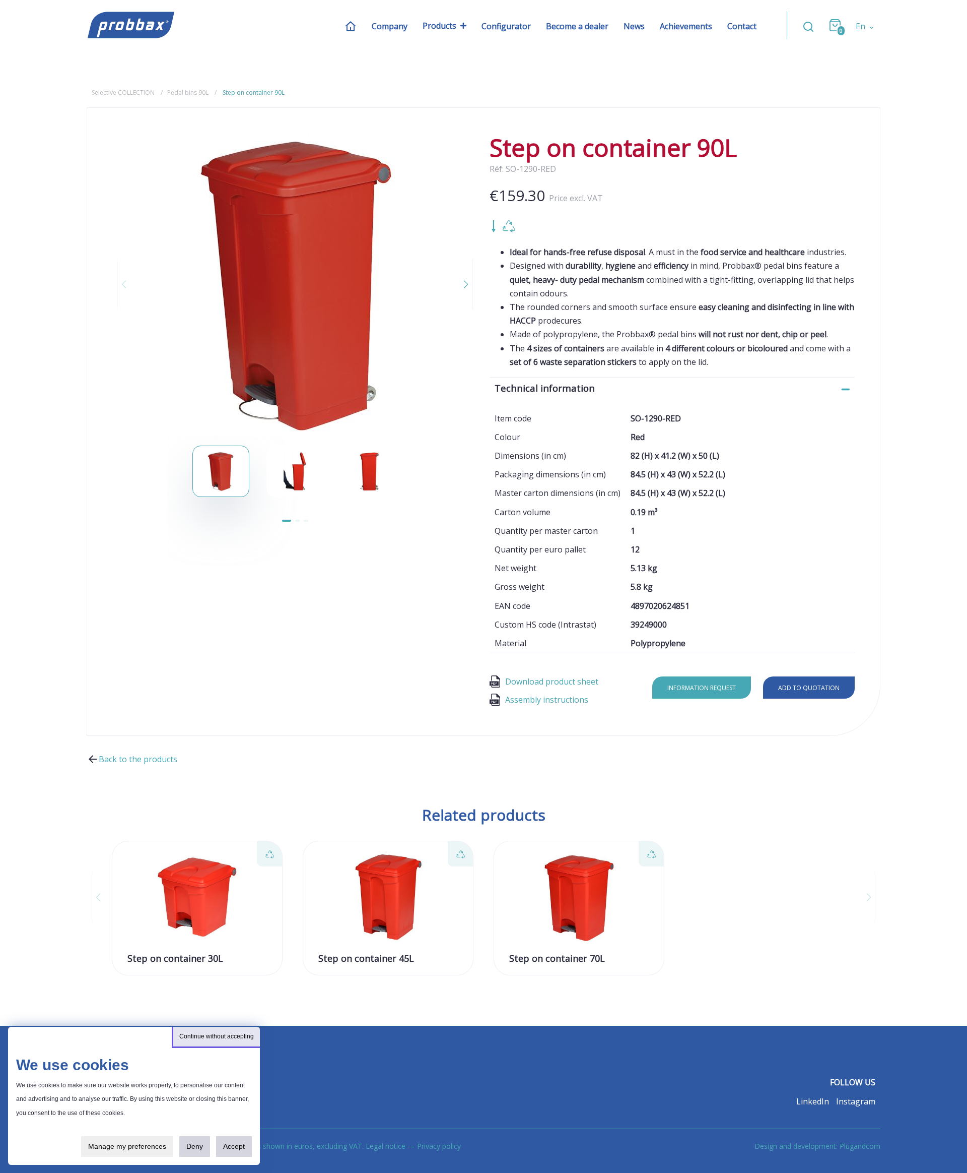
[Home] (350, 25)
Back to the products (138, 759)
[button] (459, 284)
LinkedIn (812, 1101)
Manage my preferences (127, 1146)
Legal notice (385, 1146)
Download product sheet (551, 681)
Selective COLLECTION (123, 92)
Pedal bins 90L (188, 92)
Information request (701, 688)
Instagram (855, 1101)
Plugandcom (860, 1146)
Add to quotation (809, 688)
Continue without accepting (216, 1036)
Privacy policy (439, 1146)
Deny (194, 1146)
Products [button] (439, 25)
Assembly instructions (546, 699)
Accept (234, 1146)
